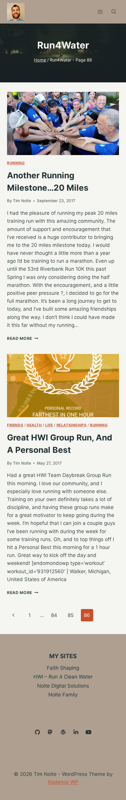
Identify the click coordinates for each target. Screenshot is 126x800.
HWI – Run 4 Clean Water (63, 677)
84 (54, 615)
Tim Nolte (22, 200)
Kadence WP (63, 782)
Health (34, 425)
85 (71, 615)
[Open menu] (100, 11)
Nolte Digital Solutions (63, 686)
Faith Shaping (63, 668)
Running (16, 163)
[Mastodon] (50, 732)
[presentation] (63, 123)
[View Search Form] (113, 11)
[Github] (37, 732)
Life (49, 425)
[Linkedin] (75, 732)
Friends (15, 425)
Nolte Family (63, 695)
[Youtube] (88, 732)
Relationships (72, 425)
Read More (22, 338)
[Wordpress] (63, 732)
